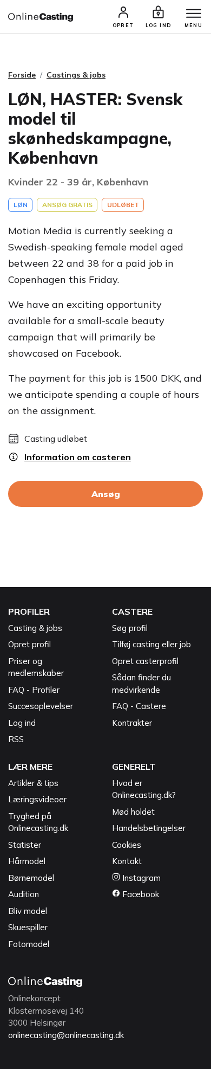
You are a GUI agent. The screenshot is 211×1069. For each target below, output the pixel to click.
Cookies (126, 845)
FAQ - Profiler (34, 690)
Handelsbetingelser (149, 828)
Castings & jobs (76, 75)
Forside (22, 75)
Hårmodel (26, 861)
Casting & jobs (35, 628)
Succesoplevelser (40, 706)
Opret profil (29, 644)
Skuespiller (28, 927)
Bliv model (27, 911)
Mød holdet (133, 812)
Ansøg (105, 493)
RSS (16, 739)
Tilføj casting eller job (151, 644)
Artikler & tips (33, 783)
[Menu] (194, 14)
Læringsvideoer (37, 799)
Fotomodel (28, 944)
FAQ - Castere (139, 706)
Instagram (140, 878)
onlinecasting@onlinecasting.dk (66, 1035)
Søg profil (130, 628)
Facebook (139, 894)
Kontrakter (132, 723)
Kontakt (127, 861)
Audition (23, 894)
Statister (24, 845)
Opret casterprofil (145, 661)
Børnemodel (31, 878)
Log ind (22, 723)
